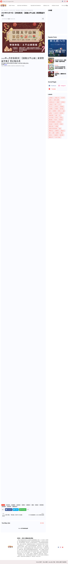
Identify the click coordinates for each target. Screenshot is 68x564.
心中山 (59, 104)
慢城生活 (62, 130)
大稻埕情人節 (51, 102)
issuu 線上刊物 (51, 562)
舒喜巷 (61, 124)
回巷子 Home (12, 5)
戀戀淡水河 (6, 10)
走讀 (63, 110)
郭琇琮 (61, 117)
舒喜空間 (9, 506)
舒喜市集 (41, 504)
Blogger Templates (18, 562)
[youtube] (67, 1)
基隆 (33, 504)
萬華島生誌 (51, 130)
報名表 (36, 504)
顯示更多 (42, 523)
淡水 (60, 115)
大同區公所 (56, 97)
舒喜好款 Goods (55, 5)
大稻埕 (50, 99)
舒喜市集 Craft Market (22, 5)
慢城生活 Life (46, 5)
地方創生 (18, 504)
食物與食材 (51, 115)
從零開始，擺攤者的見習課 (60, 74)
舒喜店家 (3, 506)
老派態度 (54, 110)
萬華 (60, 128)
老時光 (23, 504)
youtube (53, 89)
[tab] (12, 5)
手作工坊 (51, 106)
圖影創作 (57, 130)
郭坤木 (56, 117)
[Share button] (28, 509)
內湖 (55, 104)
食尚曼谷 (61, 113)
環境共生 (51, 135)
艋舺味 (57, 132)
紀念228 (56, 113)
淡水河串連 (51, 117)
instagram (63, 85)
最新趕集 (51, 119)
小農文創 (51, 104)
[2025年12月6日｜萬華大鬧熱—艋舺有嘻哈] (51, 60)
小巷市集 (62, 102)
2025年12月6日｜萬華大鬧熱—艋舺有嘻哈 (60, 60)
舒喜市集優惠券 (52, 121)
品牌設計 (28, 504)
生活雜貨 (51, 108)
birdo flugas (57, 137)
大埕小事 (8, 504)
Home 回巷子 (39, 562)
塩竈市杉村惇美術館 (53, 128)
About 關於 (45, 562)
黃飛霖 (56, 126)
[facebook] (62, 1)
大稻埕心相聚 (56, 99)
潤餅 (62, 132)
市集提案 (62, 106)
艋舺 (53, 132)
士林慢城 (51, 97)
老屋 (50, 110)
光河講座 (13, 504)
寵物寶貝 (56, 135)
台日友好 (56, 106)
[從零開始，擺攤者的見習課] (51, 74)
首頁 (2, 10)
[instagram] (65, 1)
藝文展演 (62, 135)
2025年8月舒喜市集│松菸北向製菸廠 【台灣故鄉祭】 (60, 67)
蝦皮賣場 (64, 562)
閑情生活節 (51, 126)
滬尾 (50, 132)
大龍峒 (57, 102)
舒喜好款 (59, 121)
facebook (53, 85)
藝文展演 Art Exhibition (36, 5)
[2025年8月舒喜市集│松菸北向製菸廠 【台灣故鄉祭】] (51, 67)
